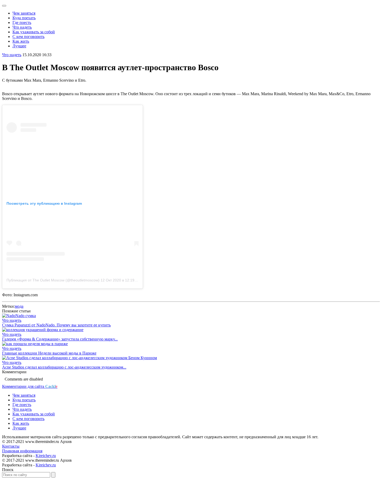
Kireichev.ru (46, 455)
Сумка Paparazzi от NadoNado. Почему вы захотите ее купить (56, 325)
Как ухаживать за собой (33, 32)
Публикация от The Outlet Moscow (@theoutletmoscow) (53, 280)
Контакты (10, 446)
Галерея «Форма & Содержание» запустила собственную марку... (60, 339)
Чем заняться (23, 13)
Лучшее (19, 46)
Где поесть (21, 22)
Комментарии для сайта (29, 386)
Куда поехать (24, 18)
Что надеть (22, 27)
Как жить (20, 41)
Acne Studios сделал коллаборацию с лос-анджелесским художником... (64, 367)
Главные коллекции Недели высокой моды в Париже (49, 353)
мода (19, 306)
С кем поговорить (28, 36)
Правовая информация (22, 451)
